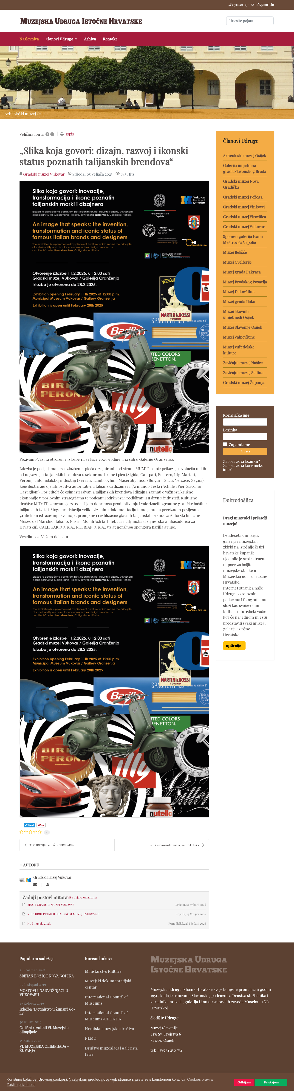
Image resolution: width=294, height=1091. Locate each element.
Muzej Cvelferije (237, 261)
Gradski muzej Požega (243, 196)
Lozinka (230, 430)
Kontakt (110, 38)
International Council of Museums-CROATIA (106, 1015)
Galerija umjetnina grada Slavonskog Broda (244, 168)
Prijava (245, 451)
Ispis (70, 133)
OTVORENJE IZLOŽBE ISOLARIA (51, 845)
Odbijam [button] (244, 1082)
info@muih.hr (264, 5)
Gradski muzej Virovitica (244, 216)
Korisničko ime (236, 415)
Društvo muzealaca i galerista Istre (111, 1051)
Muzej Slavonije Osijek (242, 327)
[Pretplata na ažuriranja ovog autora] (35, 885)
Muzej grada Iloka (239, 301)
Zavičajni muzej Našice (243, 362)
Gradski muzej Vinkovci (244, 206)
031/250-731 (240, 5)
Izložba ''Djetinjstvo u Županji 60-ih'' (47, 1011)
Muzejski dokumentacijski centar (108, 983)
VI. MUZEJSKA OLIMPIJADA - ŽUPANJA (44, 1048)
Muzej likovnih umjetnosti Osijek (238, 314)
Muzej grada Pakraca (242, 271)
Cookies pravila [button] (200, 1079)
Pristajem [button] (271, 1082)
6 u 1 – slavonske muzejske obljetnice (175, 845)
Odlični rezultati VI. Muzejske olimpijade (44, 1029)
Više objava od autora (82, 897)
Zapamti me (239, 444)
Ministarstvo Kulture (103, 971)
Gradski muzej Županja (243, 382)
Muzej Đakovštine (238, 291)
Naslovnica (29, 38)
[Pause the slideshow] (280, 82)
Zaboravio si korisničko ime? (243, 467)
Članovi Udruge (59, 38)
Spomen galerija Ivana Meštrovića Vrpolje (243, 239)
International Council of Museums (106, 1000)
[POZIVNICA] (114, 317)
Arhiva (90, 38)
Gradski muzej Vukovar (44, 173)
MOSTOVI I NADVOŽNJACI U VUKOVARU (44, 992)
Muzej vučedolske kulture (238, 349)
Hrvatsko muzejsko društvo (109, 1028)
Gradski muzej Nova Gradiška (241, 184)
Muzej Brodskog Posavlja (245, 281)
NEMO (90, 1038)
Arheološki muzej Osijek (244, 155)
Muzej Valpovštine (239, 336)
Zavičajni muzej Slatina (243, 372)
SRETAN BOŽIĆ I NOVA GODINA (47, 975)
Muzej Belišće (235, 252)
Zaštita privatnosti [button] (21, 1085)
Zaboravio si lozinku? (241, 461)
